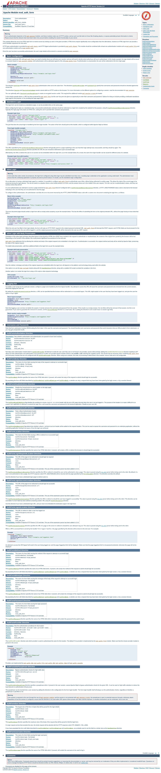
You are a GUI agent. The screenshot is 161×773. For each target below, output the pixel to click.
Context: (8, 342)
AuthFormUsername (147, 63)
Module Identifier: (8, 22)
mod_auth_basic (32, 46)
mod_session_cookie (25, 61)
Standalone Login (147, 26)
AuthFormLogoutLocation (149, 52)
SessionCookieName (28, 90)
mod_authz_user (28, 48)
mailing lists (84, 762)
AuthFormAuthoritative (148, 41)
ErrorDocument (88, 474)
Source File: (7, 24)
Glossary (151, 3)
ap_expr (103, 472)
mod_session (31, 36)
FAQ (147, 3)
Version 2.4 (30, 8)
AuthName (146, 80)
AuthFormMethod (147, 54)
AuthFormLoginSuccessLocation (151, 51)
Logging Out (146, 34)
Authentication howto (148, 86)
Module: (8, 348)
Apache (5, 8)
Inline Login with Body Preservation (149, 31)
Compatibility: (7, 26)
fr (139, 15)
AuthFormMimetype (147, 55)
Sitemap (157, 3)
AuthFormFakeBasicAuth (149, 46)
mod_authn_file (131, 46)
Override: (9, 344)
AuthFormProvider (147, 58)
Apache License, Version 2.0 (21, 769)
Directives (142, 3)
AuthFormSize (146, 62)
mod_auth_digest (71, 46)
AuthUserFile (91, 85)
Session (16, 90)
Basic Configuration (148, 24)
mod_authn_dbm (28, 663)
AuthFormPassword (147, 57)
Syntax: (8, 338)
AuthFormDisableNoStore (149, 44)
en (136, 15)
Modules (136, 3)
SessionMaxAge (52, 309)
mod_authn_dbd (50, 663)
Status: (5, 20)
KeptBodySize (46, 268)
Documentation (21, 8)
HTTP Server (11, 8)
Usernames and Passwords (150, 36)
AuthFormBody (146, 43)
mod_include (24, 268)
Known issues (147, 70)
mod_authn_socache (76, 663)
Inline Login (146, 28)
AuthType (146, 82)
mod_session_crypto (89, 93)
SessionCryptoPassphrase (29, 93)
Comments (146, 88)
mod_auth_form (29, 59)
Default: (8, 340)
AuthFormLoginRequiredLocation (151, 49)
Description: (7, 18)
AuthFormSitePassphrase (149, 60)
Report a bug (146, 72)
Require (145, 84)
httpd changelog (147, 68)
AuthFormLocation (147, 47)
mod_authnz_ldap (61, 663)
